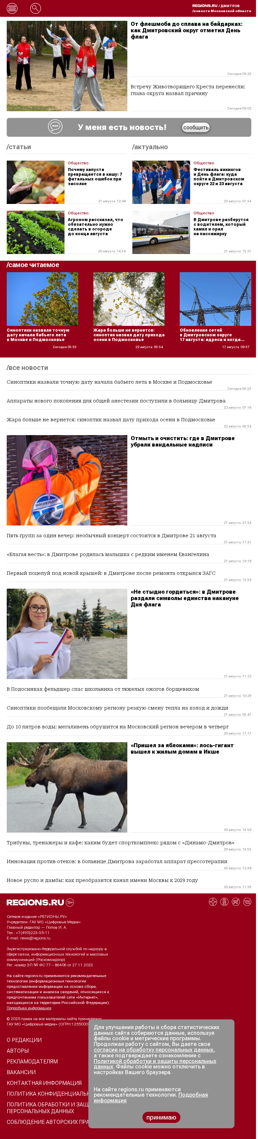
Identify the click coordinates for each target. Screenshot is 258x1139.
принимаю (161, 1117)
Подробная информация (29, 1008)
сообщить (196, 127)
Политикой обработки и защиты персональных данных (155, 1064)
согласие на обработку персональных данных (153, 1050)
